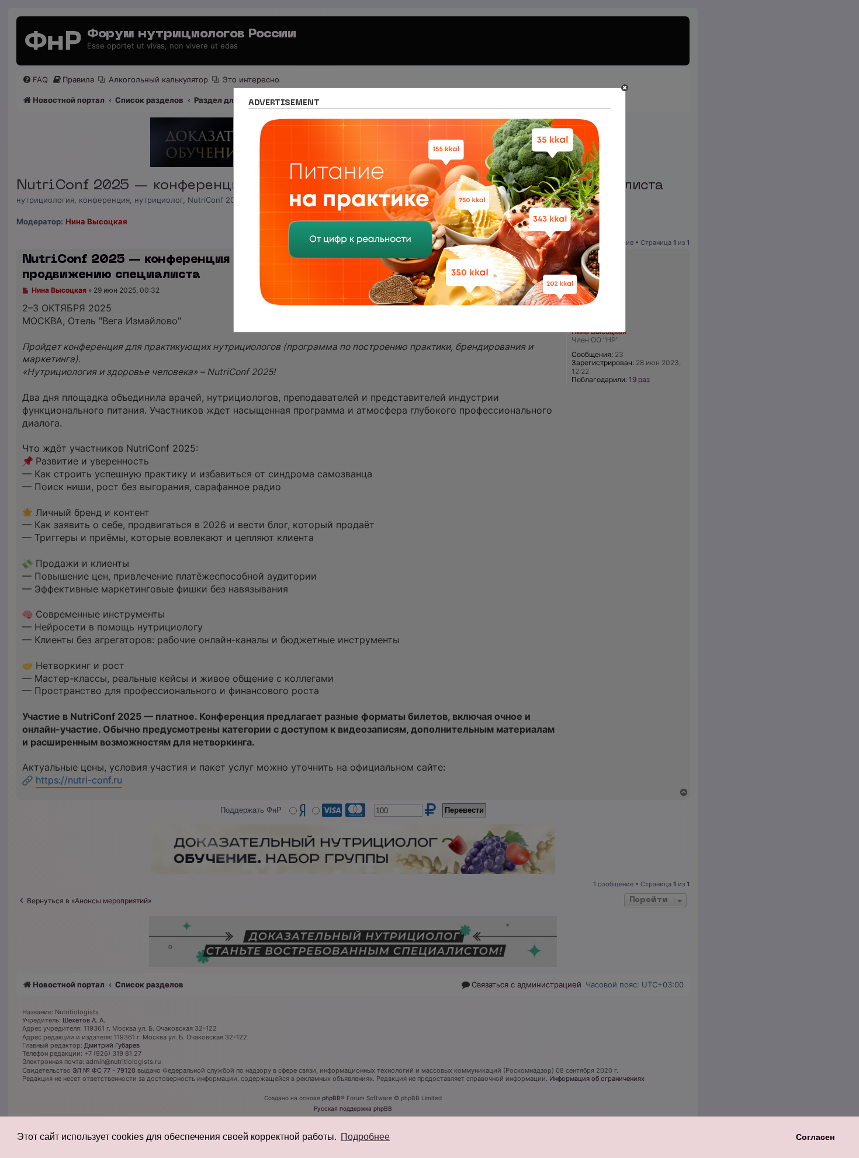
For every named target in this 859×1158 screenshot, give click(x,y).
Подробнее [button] (365, 1137)
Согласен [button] (815, 1137)
